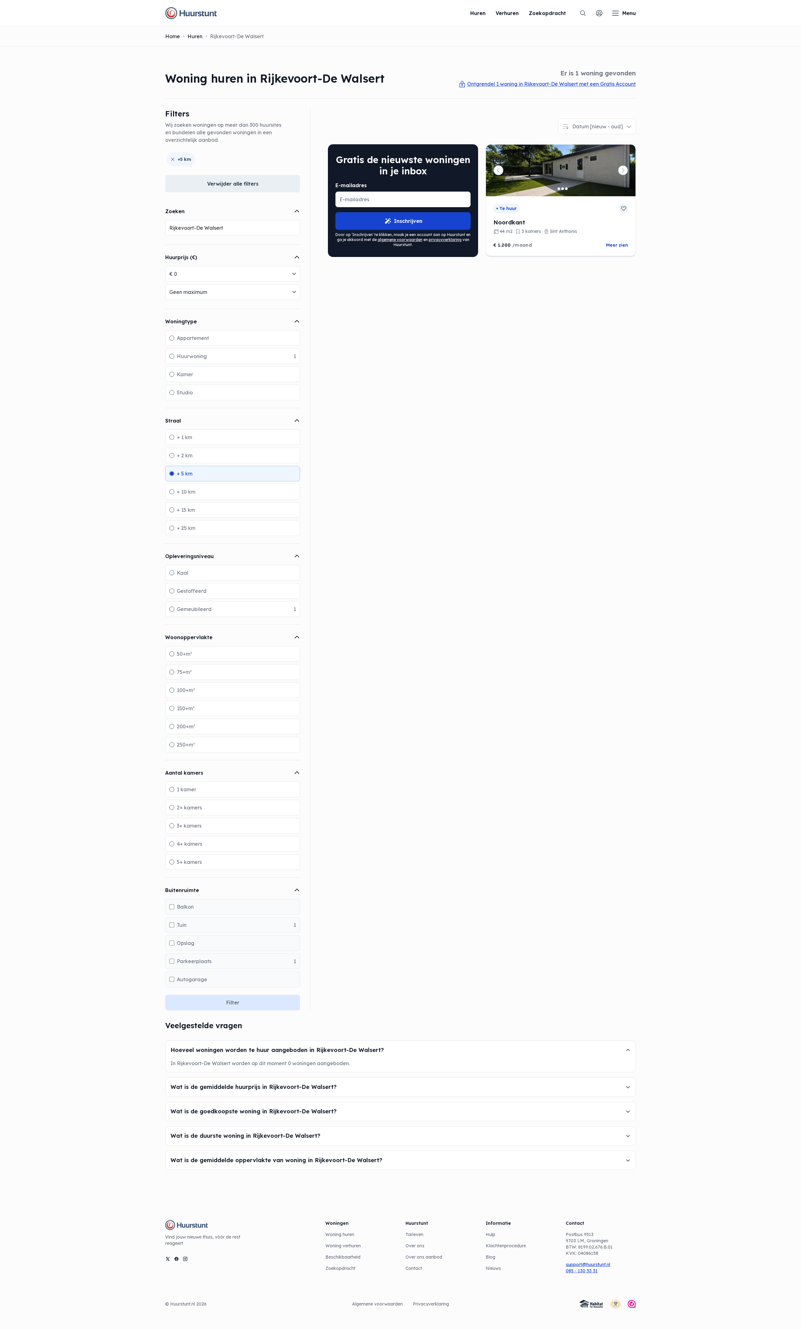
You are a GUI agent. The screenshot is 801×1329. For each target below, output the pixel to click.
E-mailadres (351, 185)
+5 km (184, 159)
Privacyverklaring (431, 1304)
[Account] (599, 13)
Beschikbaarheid (342, 1257)
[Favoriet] (623, 208)
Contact (414, 1268)
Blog (490, 1257)
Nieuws (493, 1268)
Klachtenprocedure (506, 1246)
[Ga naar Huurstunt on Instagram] (185, 1258)
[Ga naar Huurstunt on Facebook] (176, 1258)
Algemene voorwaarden (377, 1304)
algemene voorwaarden (400, 239)
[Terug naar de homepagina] (191, 13)
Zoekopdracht (340, 1268)
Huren (194, 36)
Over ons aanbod (424, 1257)
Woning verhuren (343, 1246)
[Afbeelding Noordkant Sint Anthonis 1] (555, 188)
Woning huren (339, 1234)
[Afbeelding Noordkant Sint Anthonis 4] (566, 188)
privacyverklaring (445, 239)
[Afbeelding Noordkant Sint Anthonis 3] (562, 188)
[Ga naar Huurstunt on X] (167, 1258)
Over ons (415, 1246)
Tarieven (414, 1234)
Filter (232, 1002)
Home (172, 36)
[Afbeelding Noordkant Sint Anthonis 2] (559, 188)
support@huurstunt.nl (588, 1264)
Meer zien (617, 245)
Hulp (490, 1234)
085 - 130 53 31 (582, 1271)
